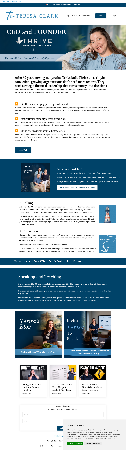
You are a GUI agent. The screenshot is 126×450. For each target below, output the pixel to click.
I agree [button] (71, 443)
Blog (67, 16)
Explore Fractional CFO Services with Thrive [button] (77, 187)
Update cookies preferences (10, 1)
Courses (74, 16)
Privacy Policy (52, 441)
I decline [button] (79, 443)
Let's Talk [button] (23, 150)
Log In (114, 16)
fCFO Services (84, 16)
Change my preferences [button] (92, 443)
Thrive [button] (100, 16)
